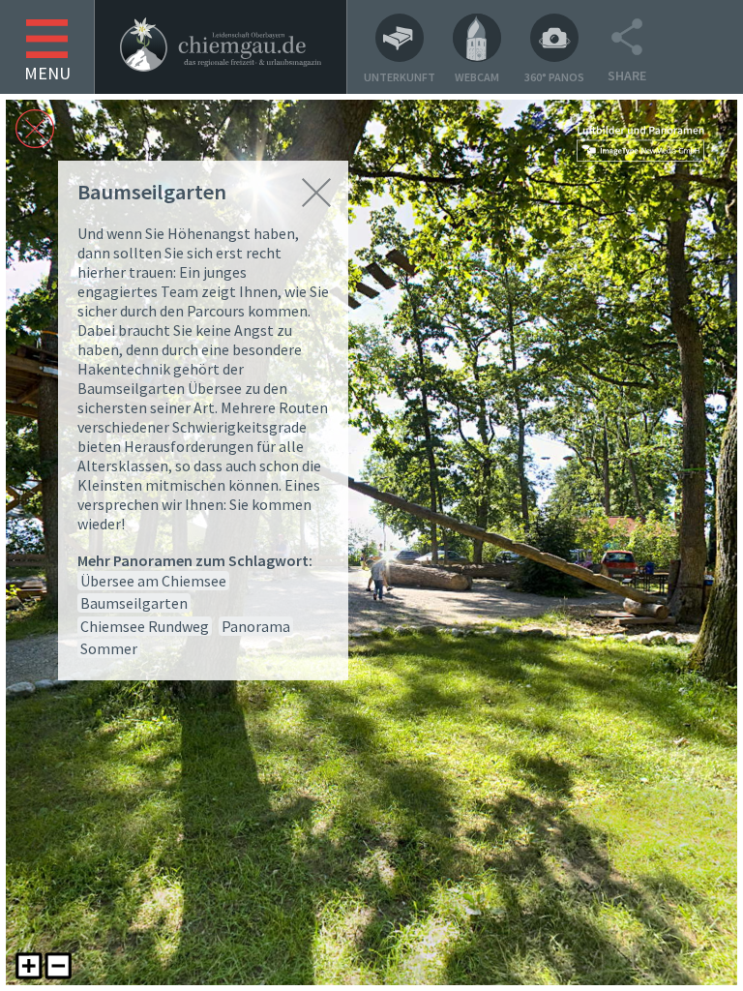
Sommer (108, 648)
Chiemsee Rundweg (144, 626)
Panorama (256, 626)
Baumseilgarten (134, 603)
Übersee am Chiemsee (153, 580)
